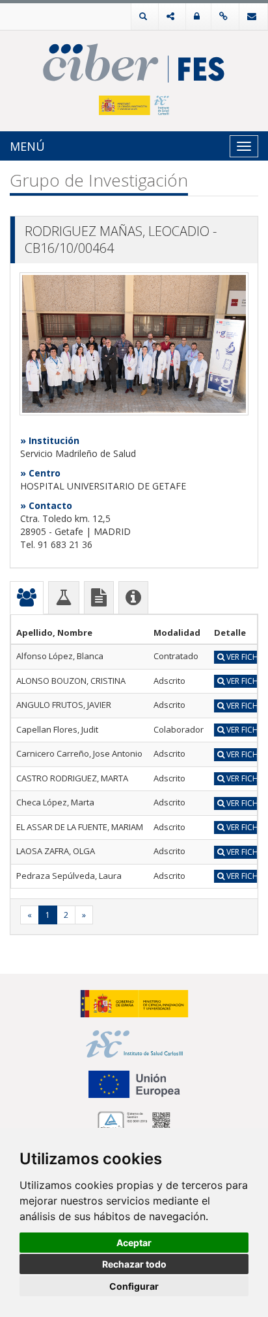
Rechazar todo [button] (134, 1264)
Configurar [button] (134, 1286)
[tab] (27, 597)
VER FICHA (243, 656)
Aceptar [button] (134, 1242)
